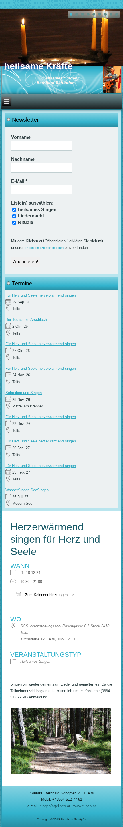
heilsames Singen (37, 209)
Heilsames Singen (35, 661)
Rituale (25, 222)
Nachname (23, 159)
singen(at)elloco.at (55, 806)
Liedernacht (30, 215)
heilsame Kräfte (38, 66)
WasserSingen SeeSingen (27, 490)
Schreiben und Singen (23, 393)
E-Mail (19, 181)
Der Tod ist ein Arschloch (26, 319)
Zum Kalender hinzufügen (46, 595)
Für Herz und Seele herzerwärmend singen (40, 295)
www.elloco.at (84, 806)
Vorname (21, 137)
